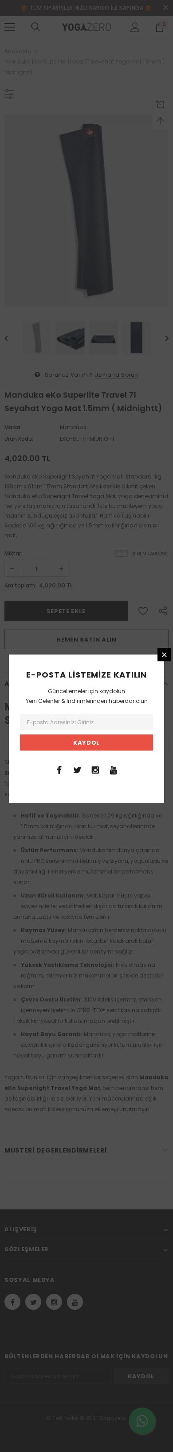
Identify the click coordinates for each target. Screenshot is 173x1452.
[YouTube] (113, 769)
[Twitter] (77, 769)
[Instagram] (95, 769)
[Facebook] (59, 769)
